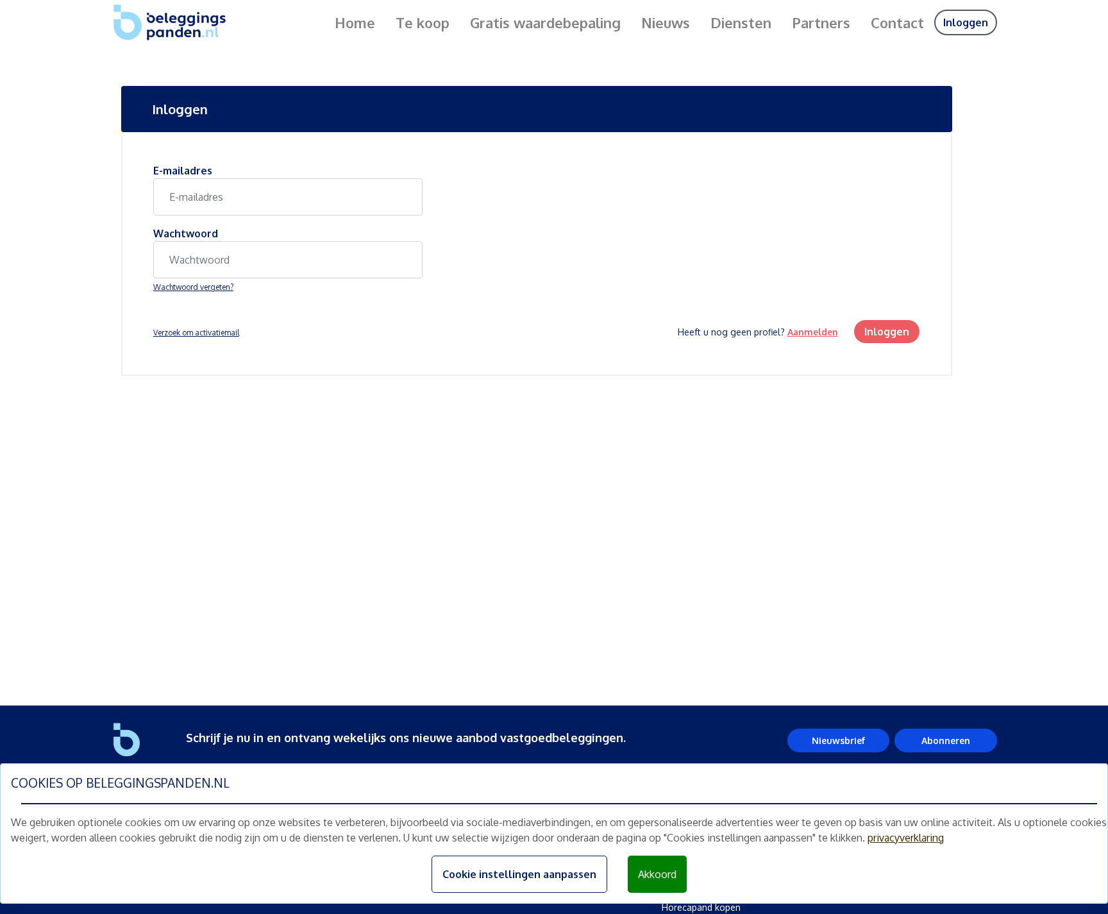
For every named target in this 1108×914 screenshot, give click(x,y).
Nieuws (665, 22)
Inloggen (965, 22)
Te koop (422, 22)
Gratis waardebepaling (545, 22)
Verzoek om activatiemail (196, 332)
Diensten (740, 22)
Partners (821, 22)
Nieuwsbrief (838, 740)
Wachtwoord (185, 233)
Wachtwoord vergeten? (193, 287)
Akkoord (657, 874)
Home (355, 22)
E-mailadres (182, 170)
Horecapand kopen (701, 907)
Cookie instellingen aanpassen (519, 874)
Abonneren (945, 740)
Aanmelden (812, 331)
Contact (897, 22)
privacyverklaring (906, 837)
